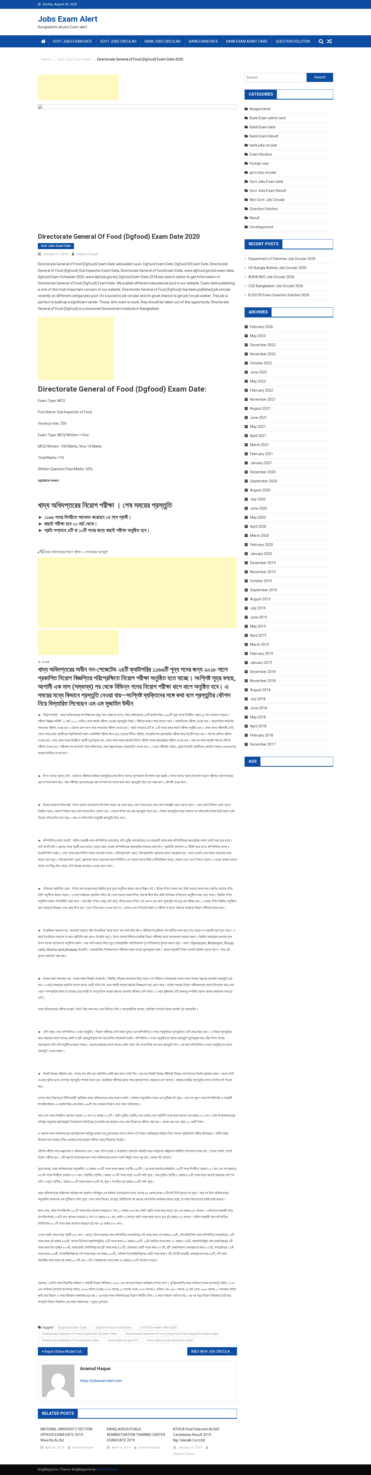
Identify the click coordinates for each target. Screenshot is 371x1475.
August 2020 (260, 490)
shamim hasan (82, 1447)
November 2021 (263, 399)
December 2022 (263, 345)
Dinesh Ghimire (107, 1469)
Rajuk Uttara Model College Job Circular (66, 1351)
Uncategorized (261, 227)
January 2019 (261, 663)
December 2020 (263, 472)
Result (255, 218)
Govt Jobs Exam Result (268, 191)
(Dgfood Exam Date (72, 1327)
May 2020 (258, 517)
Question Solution (293, 41)
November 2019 (263, 572)
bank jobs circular (163, 41)
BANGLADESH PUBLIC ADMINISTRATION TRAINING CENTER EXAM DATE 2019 (136, 1434)
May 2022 (258, 381)
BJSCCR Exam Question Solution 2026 (278, 295)
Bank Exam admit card (247, 41)
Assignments (260, 109)
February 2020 (261, 545)
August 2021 (260, 408)
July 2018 (258, 699)
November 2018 (263, 681)
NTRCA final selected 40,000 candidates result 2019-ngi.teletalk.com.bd (196, 1434)
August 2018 (260, 690)
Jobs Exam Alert (67, 19)
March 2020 (259, 536)
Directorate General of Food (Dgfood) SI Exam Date (79, 1334)
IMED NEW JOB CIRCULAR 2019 (214, 1351)
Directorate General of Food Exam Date (70, 1340)
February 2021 (261, 454)
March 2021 (259, 445)
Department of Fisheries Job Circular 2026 (281, 259)
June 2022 (258, 372)
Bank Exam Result (264, 136)
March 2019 (259, 644)
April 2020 (258, 526)
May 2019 (258, 626)
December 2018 (263, 672)
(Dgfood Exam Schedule (113, 1327)
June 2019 (258, 617)
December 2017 (263, 744)
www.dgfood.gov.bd (123, 1340)
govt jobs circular (118, 41)
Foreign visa (259, 163)
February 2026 (261, 327)
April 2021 (258, 436)
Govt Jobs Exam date (72, 41)
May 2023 (258, 336)
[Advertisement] (78, 87)
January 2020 (261, 554)
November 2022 (263, 354)
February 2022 (261, 390)
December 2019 (263, 563)
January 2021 (261, 463)
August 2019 (260, 599)
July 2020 (258, 499)
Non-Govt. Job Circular (267, 200)
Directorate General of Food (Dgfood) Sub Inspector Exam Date (172, 1334)
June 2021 (258, 418)
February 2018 (261, 735)
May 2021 (258, 427)
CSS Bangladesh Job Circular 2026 (275, 286)
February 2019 (261, 654)
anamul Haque (87, 254)
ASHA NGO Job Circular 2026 (271, 277)
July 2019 (258, 608)
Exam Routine (261, 154)
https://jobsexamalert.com (101, 1381)
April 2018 (258, 726)
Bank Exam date (203, 41)
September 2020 (263, 481)
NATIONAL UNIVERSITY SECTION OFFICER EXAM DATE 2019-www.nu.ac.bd (66, 1434)
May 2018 (258, 717)
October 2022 (261, 363)
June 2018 (258, 708)
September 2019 (263, 590)
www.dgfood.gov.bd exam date (170, 1340)
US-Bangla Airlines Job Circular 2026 (277, 268)
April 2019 (258, 635)
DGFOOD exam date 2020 (158, 1327)
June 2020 (258, 508)
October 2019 (261, 581)
